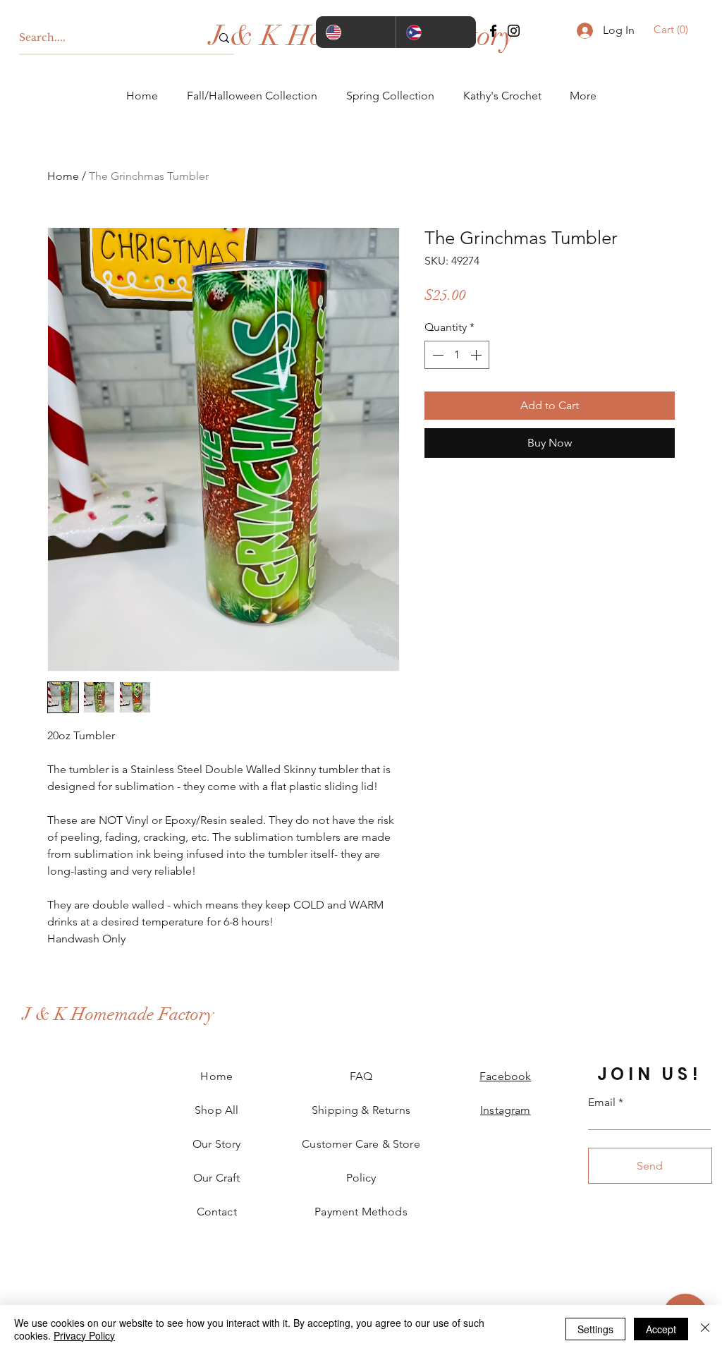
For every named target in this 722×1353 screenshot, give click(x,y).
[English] (356, 32)
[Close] (705, 1329)
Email (602, 1102)
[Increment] (477, 354)
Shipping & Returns (361, 1110)
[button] (673, 29)
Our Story (216, 1144)
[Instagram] (514, 31)
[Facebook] (493, 31)
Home (63, 176)
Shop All (216, 1110)
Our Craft (216, 1177)
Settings (595, 1329)
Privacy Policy (84, 1335)
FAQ (361, 1076)
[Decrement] (436, 354)
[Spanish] (436, 32)
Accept (661, 1329)
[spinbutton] (456, 354)
